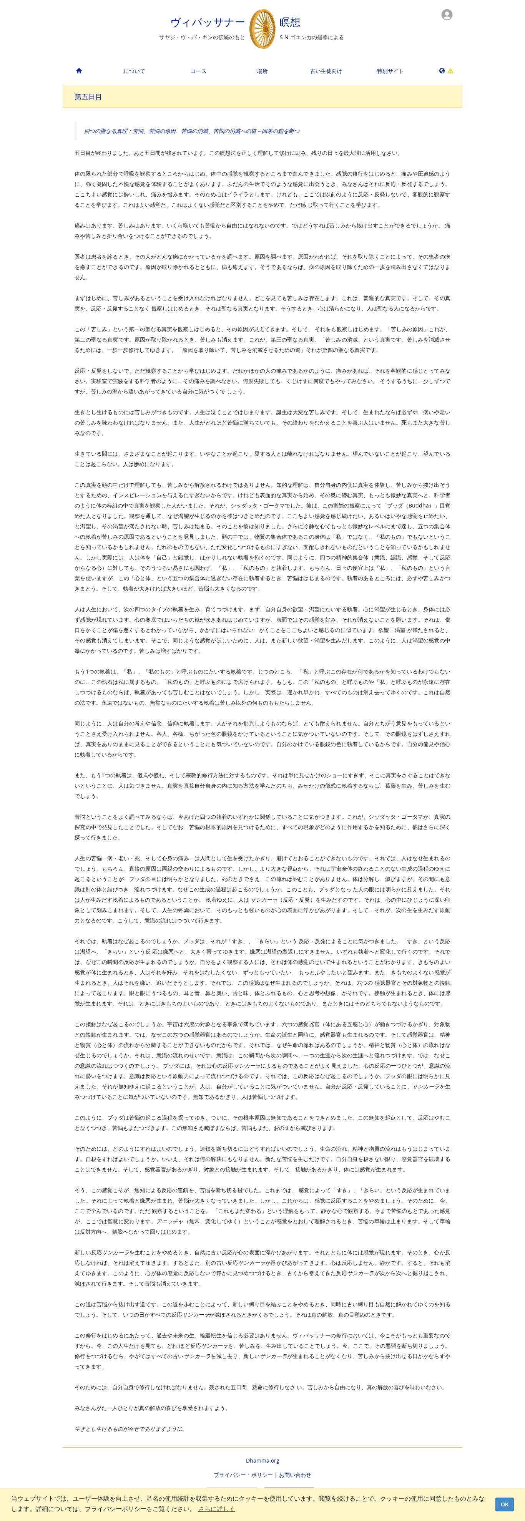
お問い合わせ (295, 1474)
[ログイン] (447, 14)
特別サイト (390, 71)
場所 (262, 71)
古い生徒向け (326, 71)
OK (505, 1504)
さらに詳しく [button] (216, 1509)
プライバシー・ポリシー (243, 1474)
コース (199, 71)
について (134, 71)
